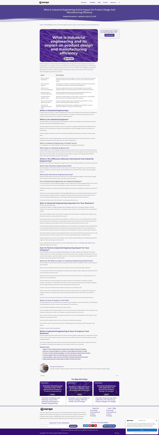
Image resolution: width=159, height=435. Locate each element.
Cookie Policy (136, 432)
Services (83, 2)
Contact (105, 2)
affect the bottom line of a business (62, 207)
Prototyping (93, 415)
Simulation (92, 414)
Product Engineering (49, 24)
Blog (99, 2)
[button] (156, 420)
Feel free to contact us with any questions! (50, 328)
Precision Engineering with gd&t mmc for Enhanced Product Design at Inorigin (106, 399)
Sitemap (117, 433)
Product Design (93, 410)
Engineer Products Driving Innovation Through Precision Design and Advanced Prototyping (64, 349)
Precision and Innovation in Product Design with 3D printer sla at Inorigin (79, 399)
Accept (142, 430)
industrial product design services (87, 243)
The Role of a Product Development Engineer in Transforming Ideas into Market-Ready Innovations (66, 353)
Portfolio (92, 2)
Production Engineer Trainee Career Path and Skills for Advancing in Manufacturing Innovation (65, 357)
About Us (113, 2)
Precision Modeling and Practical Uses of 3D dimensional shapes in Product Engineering (51, 400)
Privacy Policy (141, 432)
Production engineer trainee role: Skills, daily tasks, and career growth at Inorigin (62, 355)
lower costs (42, 154)
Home (41, 24)
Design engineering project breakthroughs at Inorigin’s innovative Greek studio (62, 359)
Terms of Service (147, 432)
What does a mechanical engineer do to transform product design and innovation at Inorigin (65, 351)
